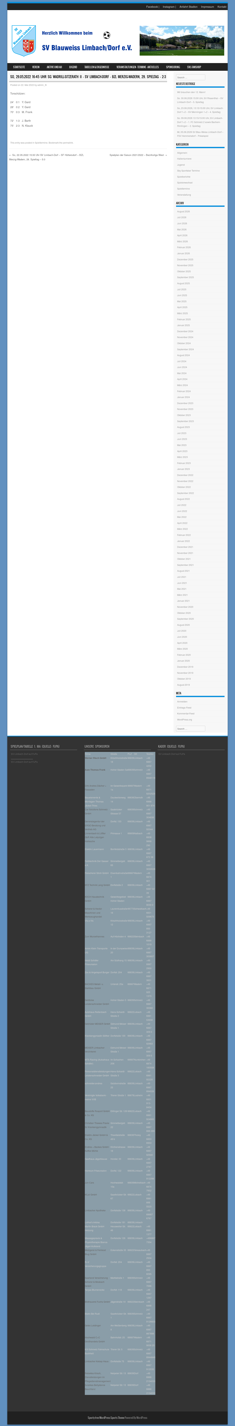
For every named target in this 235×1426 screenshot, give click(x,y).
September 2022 (185, 493)
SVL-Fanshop (194, 67)
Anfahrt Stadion (189, 6)
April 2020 (182, 642)
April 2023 (182, 451)
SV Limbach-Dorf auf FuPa (24, 753)
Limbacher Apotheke (95, 1210)
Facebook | (152, 6)
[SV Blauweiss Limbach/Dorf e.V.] (117, 57)
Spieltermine (41, 142)
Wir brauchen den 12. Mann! (191, 92)
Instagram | (169, 6)
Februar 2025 (184, 319)
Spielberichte (183, 176)
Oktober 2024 (184, 343)
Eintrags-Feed (184, 707)
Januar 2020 (183, 660)
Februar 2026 (184, 247)
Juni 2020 (182, 636)
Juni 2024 (182, 367)
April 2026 (182, 235)
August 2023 (183, 427)
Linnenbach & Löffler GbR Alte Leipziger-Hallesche (95, 837)
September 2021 (185, 564)
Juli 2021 (181, 576)
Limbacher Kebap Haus (97, 1361)
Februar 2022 (184, 534)
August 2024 (183, 355)
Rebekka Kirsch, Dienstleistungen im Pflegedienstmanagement (98, 1377)
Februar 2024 (184, 391)
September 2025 (185, 277)
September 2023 (185, 421)
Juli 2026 (181, 217)
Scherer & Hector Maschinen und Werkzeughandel (93, 912)
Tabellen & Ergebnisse (96, 67)
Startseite (19, 67)
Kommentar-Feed (185, 713)
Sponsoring (173, 67)
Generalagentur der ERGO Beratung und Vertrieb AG (95, 825)
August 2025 (183, 283)
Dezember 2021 (185, 546)
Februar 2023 (184, 463)
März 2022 (182, 528)
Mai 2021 (182, 588)
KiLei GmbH (91, 1194)
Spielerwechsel (185, 182)
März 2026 (182, 241)
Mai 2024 (182, 373)
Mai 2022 (182, 516)
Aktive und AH (54, 67)
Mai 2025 (182, 301)
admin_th (42, 84)
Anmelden (182, 701)
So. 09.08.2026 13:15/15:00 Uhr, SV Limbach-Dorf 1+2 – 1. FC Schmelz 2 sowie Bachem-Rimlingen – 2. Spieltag (200, 121)
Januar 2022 (183, 540)
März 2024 (182, 385)
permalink (68, 142)
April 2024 (182, 379)
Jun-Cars (89, 1182)
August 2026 (183, 211)
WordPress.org (184, 719)
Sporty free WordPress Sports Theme (106, 1418)
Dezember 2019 (185, 666)
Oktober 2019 (184, 678)
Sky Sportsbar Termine (188, 170)
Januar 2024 (183, 397)
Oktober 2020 (184, 612)
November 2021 (185, 552)
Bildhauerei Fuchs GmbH (97, 1301)
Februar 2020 (184, 654)
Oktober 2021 (184, 558)
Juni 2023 (182, 438)
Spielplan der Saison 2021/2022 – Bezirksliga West (138, 155)
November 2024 (185, 337)
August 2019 (183, 684)
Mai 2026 (182, 229)
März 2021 (182, 594)
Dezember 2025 (185, 259)
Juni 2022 (182, 511)
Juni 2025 (182, 295)
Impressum (207, 6)
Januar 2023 (183, 468)
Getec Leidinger (93, 1325)
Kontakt (222, 6)
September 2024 (185, 349)
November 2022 (185, 481)
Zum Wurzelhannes (94, 936)
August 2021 (183, 570)
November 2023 (185, 409)
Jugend (73, 67)
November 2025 (185, 265)
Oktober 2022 (184, 486)
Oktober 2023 (184, 415)
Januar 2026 (183, 253)
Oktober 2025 (184, 271)
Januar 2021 (183, 600)
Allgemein (182, 152)
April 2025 (182, 307)
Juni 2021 (182, 582)
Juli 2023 (181, 433)
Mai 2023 (182, 445)
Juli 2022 (181, 504)
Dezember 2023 (185, 403)
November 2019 (185, 672)
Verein (35, 67)
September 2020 (185, 618)
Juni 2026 (182, 223)
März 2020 (182, 648)
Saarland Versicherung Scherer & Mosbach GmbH (96, 1281)
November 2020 (185, 606)
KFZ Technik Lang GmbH (97, 884)
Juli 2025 (181, 289)
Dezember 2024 (185, 331)
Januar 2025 (183, 325)
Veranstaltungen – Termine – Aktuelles (138, 67)
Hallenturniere (184, 158)
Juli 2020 (181, 630)
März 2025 (182, 313)
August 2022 (183, 498)
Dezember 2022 (185, 474)
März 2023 (182, 456)
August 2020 (183, 624)
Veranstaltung (184, 194)
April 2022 (182, 522)
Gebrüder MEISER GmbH (97, 1023)
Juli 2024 (181, 361)
